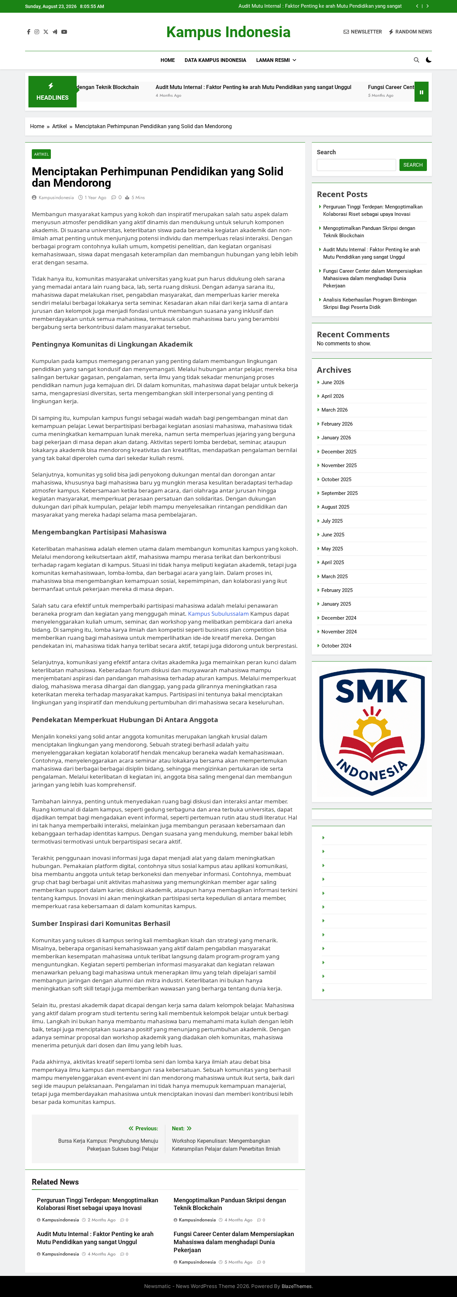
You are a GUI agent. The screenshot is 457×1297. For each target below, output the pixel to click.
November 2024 (339, 632)
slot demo (338, 976)
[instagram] (36, 32)
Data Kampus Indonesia (215, 60)
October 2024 (336, 646)
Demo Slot (338, 893)
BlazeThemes (297, 1286)
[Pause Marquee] (422, 92)
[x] (46, 32)
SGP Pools (338, 990)
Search (326, 152)
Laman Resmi (273, 60)
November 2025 (339, 465)
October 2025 (336, 480)
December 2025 (339, 452)
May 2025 (332, 549)
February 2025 (337, 590)
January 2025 (336, 604)
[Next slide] (427, 6)
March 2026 (335, 410)
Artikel (41, 154)
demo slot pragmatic (350, 907)
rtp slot (335, 852)
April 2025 (333, 562)
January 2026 (336, 438)
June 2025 (333, 535)
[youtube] (64, 32)
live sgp (335, 949)
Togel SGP (338, 935)
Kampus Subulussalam (218, 613)
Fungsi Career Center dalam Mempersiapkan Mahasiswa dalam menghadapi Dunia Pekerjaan (234, 1242)
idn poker (337, 921)
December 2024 (339, 618)
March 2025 (335, 577)
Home (168, 60)
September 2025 (340, 493)
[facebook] (28, 32)
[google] (55, 32)
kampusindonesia (56, 197)
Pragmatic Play (343, 866)
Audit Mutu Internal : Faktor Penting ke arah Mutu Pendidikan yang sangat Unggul (320, 6)
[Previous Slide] (417, 6)
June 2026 (333, 382)
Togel (333, 838)
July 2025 (332, 521)
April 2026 (333, 396)
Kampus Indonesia (228, 32)
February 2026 (337, 424)
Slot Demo (338, 879)
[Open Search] (416, 60)
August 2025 (335, 507)
